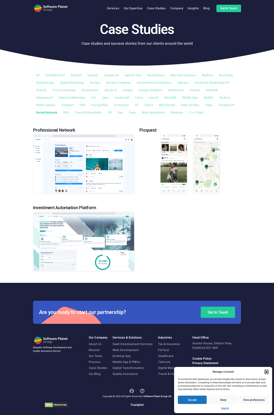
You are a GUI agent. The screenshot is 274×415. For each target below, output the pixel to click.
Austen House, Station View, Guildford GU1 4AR (212, 346)
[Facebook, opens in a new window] (132, 391)
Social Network (46, 112)
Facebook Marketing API (212, 82)
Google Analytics (150, 90)
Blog (206, 8)
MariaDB (170, 97)
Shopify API (226, 105)
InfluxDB (211, 90)
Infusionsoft (44, 97)
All (38, 75)
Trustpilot (137, 405)
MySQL (208, 97)
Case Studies (156, 8)
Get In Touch (228, 8)
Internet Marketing (72, 97)
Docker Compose (118, 82)
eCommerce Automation (154, 82)
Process (94, 362)
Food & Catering (63, 90)
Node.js (224, 97)
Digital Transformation (128, 368)
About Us (95, 344)
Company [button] (176, 8)
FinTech (163, 350)
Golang (128, 90)
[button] (266, 372)
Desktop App (45, 82)
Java (105, 97)
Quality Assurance (125, 374)
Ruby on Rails (190, 105)
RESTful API (167, 105)
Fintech (41, 90)
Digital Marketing (72, 82)
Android (76, 75)
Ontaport (67, 105)
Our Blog (95, 374)
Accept (192, 400)
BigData (207, 75)
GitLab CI (110, 90)
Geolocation (89, 90)
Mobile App (190, 97)
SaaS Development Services (133, 344)
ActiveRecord (55, 75)
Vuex (132, 112)
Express (183, 82)
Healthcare (176, 90)
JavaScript (121, 97)
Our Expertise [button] (133, 8)
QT (137, 105)
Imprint (225, 408)
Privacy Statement (205, 363)
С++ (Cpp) (196, 112)
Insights (193, 8)
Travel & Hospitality (88, 112)
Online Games (45, 105)
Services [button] (113, 8)
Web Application (153, 112)
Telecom (164, 362)
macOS (153, 97)
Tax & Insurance (169, 344)
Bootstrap (226, 75)
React (149, 105)
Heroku (195, 90)
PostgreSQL (99, 105)
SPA (66, 112)
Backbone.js (156, 75)
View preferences (254, 400)
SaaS (208, 105)
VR (110, 112)
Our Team (95, 356)
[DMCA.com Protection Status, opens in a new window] (56, 405)
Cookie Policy (202, 358)
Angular (92, 75)
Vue (120, 112)
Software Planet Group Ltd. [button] (157, 396)
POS (82, 105)
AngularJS (111, 75)
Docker (95, 82)
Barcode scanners (183, 75)
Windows (177, 112)
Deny (223, 400)
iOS (93, 97)
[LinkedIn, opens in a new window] (142, 391)
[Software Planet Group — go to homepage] (51, 8)
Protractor (121, 105)
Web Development (126, 350)
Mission (94, 350)
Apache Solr (133, 75)
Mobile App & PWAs (126, 362)
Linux (139, 97)
